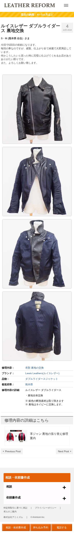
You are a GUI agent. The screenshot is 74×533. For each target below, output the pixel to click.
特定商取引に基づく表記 (15, 508)
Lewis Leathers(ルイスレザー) (42, 373)
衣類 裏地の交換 (34, 367)
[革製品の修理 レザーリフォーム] (30, 5)
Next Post (63, 451)
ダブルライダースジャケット (41, 378)
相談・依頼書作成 (16, 527)
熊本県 (29, 384)
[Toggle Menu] (66, 5)
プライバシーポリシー (45, 508)
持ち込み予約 (40, 527)
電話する (62, 527)
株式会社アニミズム (13, 517)
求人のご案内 (10, 511)
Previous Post (13, 451)
